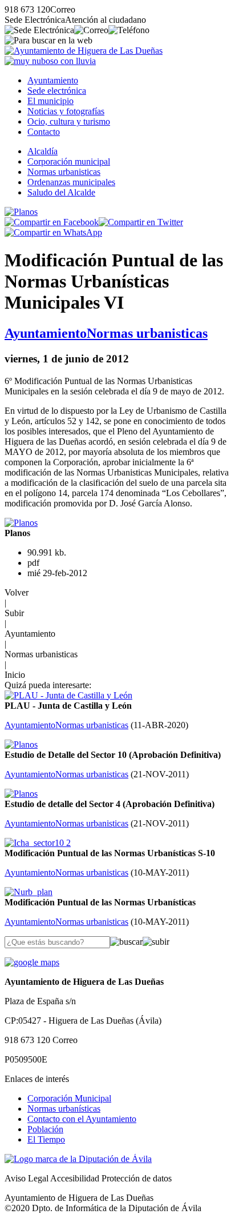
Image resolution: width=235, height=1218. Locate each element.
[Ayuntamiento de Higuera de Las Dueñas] (84, 50)
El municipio (50, 101)
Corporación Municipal (69, 1098)
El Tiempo (46, 1139)
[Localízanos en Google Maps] (32, 962)
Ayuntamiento (52, 80)
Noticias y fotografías (65, 111)
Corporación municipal (68, 161)
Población (45, 1129)
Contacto (43, 132)
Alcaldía (42, 151)
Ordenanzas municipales (71, 182)
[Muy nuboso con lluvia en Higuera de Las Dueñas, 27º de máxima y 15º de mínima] (50, 61)
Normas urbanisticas (63, 172)
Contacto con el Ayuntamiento (81, 1119)
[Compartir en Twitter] (141, 222)
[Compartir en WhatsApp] (53, 232)
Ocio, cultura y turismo (68, 121)
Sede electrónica (56, 90)
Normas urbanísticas (63, 1108)
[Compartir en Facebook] (52, 222)
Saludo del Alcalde (61, 192)
